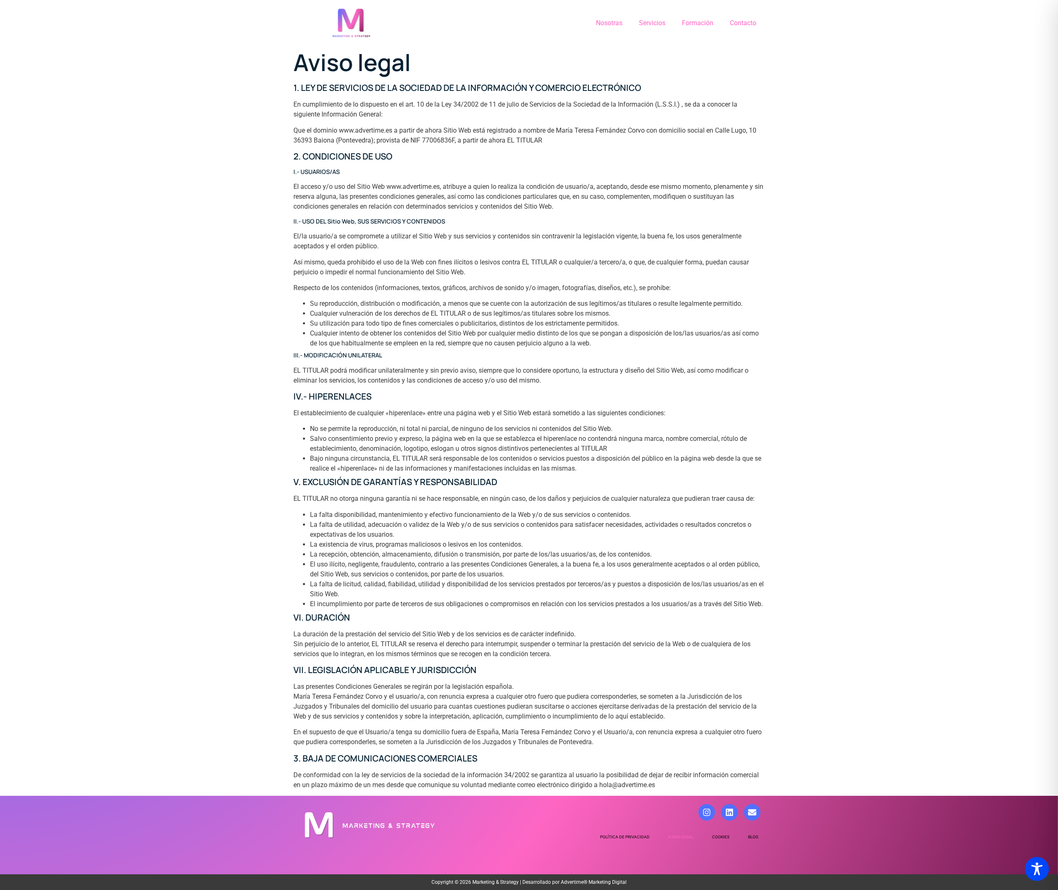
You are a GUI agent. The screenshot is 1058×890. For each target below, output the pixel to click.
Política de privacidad (625, 837)
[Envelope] (752, 812)
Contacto (743, 23)
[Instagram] (706, 812)
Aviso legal (680, 837)
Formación (697, 23)
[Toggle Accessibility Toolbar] (1037, 869)
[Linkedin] (729, 812)
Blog (753, 837)
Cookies (720, 837)
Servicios (652, 23)
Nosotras (609, 23)
